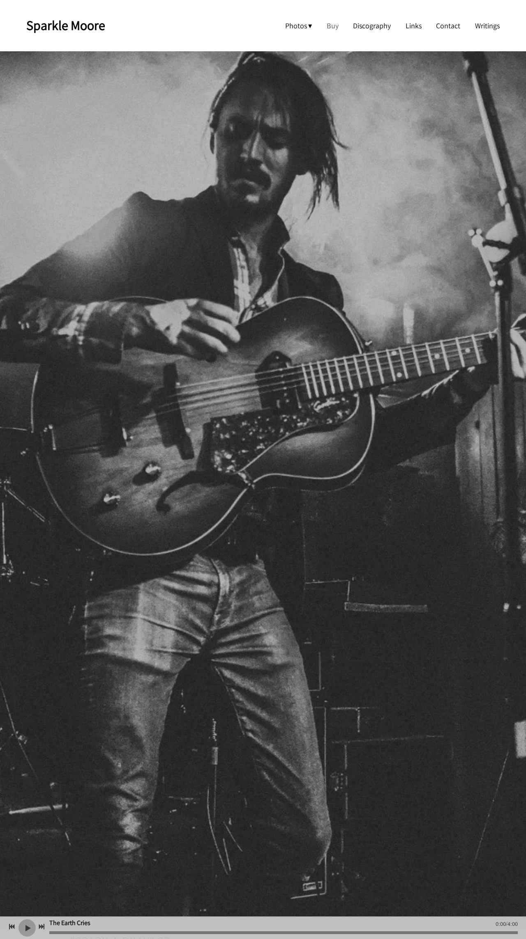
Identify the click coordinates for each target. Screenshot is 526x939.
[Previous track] (12, 926)
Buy (333, 25)
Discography (372, 25)
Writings (487, 25)
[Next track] (41, 926)
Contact (448, 25)
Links (414, 25)
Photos (296, 25)
